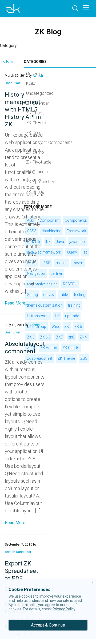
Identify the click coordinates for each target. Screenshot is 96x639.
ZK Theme (66, 358)
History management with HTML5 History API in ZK (23, 109)
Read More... (16, 303)
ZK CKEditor (37, 122)
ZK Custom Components (49, 142)
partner (56, 273)
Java (60, 241)
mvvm (78, 263)
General (33, 73)
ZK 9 (83, 337)
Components (76, 220)
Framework (76, 231)
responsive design (42, 284)
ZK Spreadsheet (41, 181)
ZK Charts (35, 112)
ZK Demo (35, 152)
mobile (61, 263)
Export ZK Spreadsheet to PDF (21, 571)
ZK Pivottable (38, 162)
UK (57, 316)
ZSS (83, 358)
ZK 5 (78, 326)
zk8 (71, 337)
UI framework (38, 316)
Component (49, 220)
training (74, 305)
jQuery (71, 252)
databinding (51, 231)
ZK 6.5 (45, 337)
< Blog (9, 61)
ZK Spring (35, 191)
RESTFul (70, 284)
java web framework (44, 252)
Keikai (31, 83)
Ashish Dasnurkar (18, 552)
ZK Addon (48, 348)
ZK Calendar (37, 103)
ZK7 (59, 337)
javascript (77, 241)
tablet (64, 295)
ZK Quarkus (37, 171)
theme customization (45, 305)
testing (79, 295)
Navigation (36, 273)
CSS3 (31, 231)
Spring (32, 295)
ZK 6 (31, 337)
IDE (48, 241)
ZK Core (34, 132)
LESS (46, 263)
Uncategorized (40, 93)
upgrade (72, 316)
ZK (66, 326)
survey (48, 295)
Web (55, 326)
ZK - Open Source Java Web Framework (13, 8)
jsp (84, 252)
